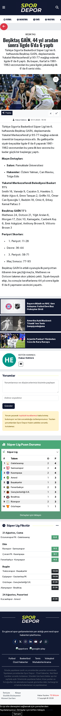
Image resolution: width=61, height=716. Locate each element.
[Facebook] (15, 641)
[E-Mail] (20, 364)
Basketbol (23, 19)
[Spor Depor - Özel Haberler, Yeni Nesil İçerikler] (31, 7)
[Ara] (57, 7)
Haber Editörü (21, 120)
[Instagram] (25, 641)
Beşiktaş (30, 34)
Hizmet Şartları (8, 698)
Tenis (37, 19)
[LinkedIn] (30, 641)
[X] (20, 641)
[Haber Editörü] (9, 360)
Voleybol (51, 19)
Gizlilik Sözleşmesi (12, 696)
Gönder (8, 406)
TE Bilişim (54, 695)
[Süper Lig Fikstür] (57, 525)
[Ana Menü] (3, 7)
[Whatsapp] (46, 641)
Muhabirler (38, 662)
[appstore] (22, 649)
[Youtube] (35, 641)
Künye (18, 693)
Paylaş (8, 113)
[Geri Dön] (4, 26)
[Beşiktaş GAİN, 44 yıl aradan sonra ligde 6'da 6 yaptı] (30, 92)
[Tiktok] (40, 641)
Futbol (8, 19)
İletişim (6, 693)
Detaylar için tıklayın (30, 515)
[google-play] (37, 649)
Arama (47, 662)
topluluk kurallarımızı (28, 416)
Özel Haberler (20, 662)
